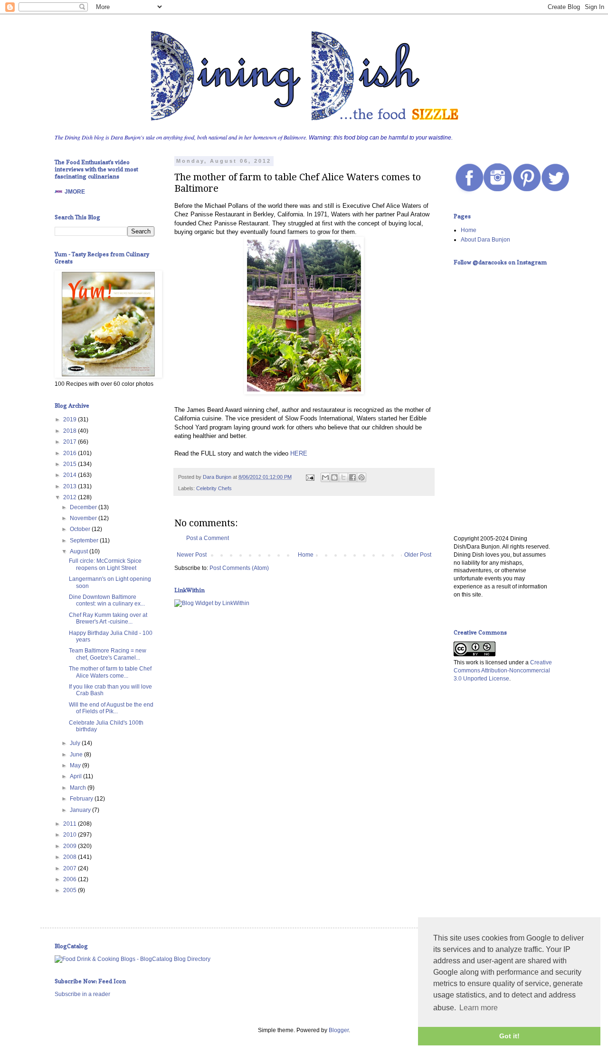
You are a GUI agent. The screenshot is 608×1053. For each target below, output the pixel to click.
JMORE (75, 191)
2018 (70, 431)
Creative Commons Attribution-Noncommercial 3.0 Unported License (503, 670)
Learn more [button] (478, 1008)
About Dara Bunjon (485, 239)
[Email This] (325, 477)
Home (306, 554)
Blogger (339, 1030)
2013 (70, 486)
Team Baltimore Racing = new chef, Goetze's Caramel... (107, 654)
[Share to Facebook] (352, 477)
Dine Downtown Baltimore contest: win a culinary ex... (107, 600)
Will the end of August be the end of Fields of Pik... (111, 708)
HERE (298, 453)
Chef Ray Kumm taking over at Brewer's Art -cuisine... (108, 618)
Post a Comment (207, 538)
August (79, 551)
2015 (70, 464)
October (81, 529)
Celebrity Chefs (214, 488)
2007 (70, 868)
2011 (70, 823)
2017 (70, 441)
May (76, 765)
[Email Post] (310, 477)
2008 (70, 857)
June (77, 754)
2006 (70, 879)
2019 (70, 419)
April (76, 776)
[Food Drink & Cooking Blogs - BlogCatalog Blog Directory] (132, 959)
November (84, 518)
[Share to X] (343, 477)
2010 (70, 834)
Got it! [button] (509, 1036)
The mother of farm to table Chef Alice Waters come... (110, 672)
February (82, 798)
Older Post (417, 554)
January (81, 810)
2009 (70, 846)
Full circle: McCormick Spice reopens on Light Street (105, 564)
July (76, 743)
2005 (70, 890)
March (78, 787)
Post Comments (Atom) (239, 568)
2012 (70, 497)
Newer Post (192, 554)
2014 (70, 475)
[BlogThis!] (334, 477)
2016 (70, 453)
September (85, 540)
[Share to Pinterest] (361, 477)
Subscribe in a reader (82, 994)
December (84, 507)
